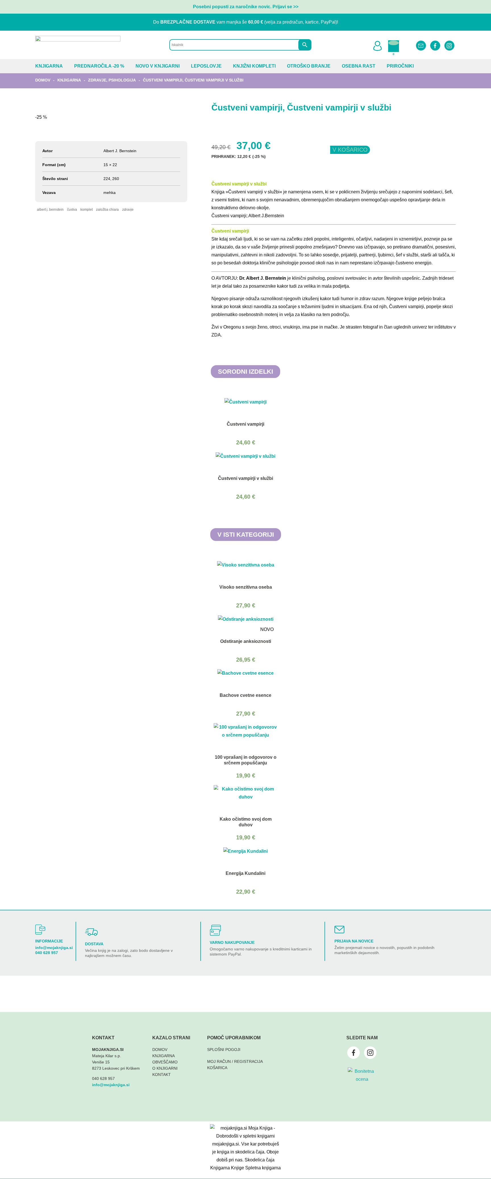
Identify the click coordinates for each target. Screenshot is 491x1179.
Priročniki (400, 66)
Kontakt (161, 1074)
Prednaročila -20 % (99, 66)
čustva (72, 210)
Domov (42, 80)
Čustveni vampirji (230, 231)
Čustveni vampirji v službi (239, 183)
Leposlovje (206, 66)
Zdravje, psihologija (112, 80)
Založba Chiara (107, 210)
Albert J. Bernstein (50, 210)
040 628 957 (46, 952)
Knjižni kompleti (254, 66)
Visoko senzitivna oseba (245, 587)
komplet (86, 210)
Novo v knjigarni (158, 66)
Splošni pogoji (223, 1049)
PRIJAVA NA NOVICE (353, 941)
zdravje (128, 210)
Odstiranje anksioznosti (245, 641)
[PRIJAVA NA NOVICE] (339, 930)
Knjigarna (49, 66)
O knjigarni (165, 1068)
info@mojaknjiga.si (54, 947)
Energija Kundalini (245, 873)
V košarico (350, 150)
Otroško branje (308, 66)
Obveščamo (165, 1062)
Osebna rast (358, 66)
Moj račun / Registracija (235, 1061)
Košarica (217, 1067)
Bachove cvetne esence (245, 695)
